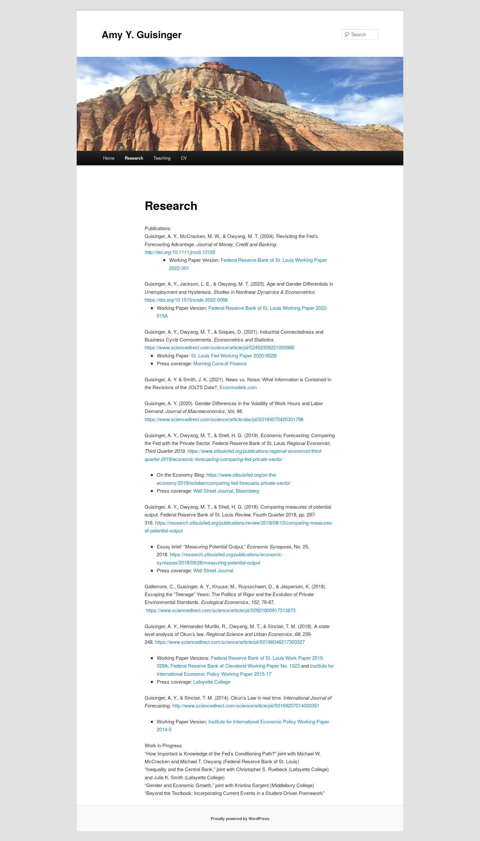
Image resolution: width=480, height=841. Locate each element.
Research (134, 158)
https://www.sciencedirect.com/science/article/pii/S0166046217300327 (230, 641)
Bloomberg (247, 490)
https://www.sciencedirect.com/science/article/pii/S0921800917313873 (221, 610)
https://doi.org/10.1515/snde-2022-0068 (186, 299)
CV (184, 158)
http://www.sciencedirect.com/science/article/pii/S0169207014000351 (245, 705)
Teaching (161, 158)
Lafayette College (211, 681)
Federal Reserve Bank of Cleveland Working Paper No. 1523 (235, 665)
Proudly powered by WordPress (240, 818)
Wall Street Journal (213, 490)
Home (108, 158)
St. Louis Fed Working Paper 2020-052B (234, 355)
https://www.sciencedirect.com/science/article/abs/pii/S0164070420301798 (224, 419)
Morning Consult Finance (220, 363)
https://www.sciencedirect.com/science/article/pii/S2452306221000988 (219, 347)
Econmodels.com (238, 387)
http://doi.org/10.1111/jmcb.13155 (180, 251)
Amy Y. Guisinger (142, 34)
